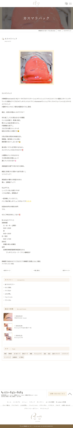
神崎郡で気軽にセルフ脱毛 (32, 261)
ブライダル (8, 300)
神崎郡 (10, 353)
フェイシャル (8, 297)
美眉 (31, 353)
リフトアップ (65, 353)
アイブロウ (4, 264)
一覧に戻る (36, 270)
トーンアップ (7, 357)
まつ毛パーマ (17, 353)
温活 (45, 353)
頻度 (5, 353)
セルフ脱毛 (11, 264)
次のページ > (66, 270)
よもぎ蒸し (8, 294)
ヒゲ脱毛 (21, 357)
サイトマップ (44, 408)
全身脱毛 (15, 357)
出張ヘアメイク (56, 353)
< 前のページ (6, 270)
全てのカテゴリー (10, 284)
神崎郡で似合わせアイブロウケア (12, 261)
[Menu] (70, 3)
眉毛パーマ (25, 353)
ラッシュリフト (38, 353)
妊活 (49, 353)
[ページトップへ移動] (70, 394)
